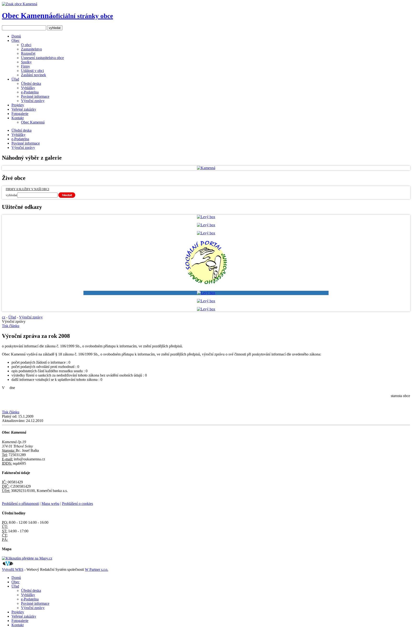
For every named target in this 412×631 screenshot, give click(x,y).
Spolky (26, 62)
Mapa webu (50, 504)
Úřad (15, 79)
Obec (15, 40)
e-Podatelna (30, 92)
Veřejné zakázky (23, 109)
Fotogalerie (19, 114)
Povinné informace (35, 96)
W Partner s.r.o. (96, 569)
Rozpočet (28, 53)
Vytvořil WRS (12, 569)
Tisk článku (10, 326)
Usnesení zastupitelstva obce (42, 58)
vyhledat (11, 195)
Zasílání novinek (33, 75)
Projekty (17, 105)
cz (3, 317)
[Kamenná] (206, 168)
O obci (26, 45)
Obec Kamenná (57, 15)
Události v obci (32, 71)
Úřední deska (31, 83)
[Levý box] (206, 217)
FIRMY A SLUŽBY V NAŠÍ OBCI (27, 189)
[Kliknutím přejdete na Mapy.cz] (27, 558)
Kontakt (17, 118)
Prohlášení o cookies (77, 504)
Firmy (25, 66)
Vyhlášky (28, 88)
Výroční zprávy (33, 101)
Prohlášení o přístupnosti (20, 504)
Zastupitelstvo (31, 49)
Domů (16, 36)
